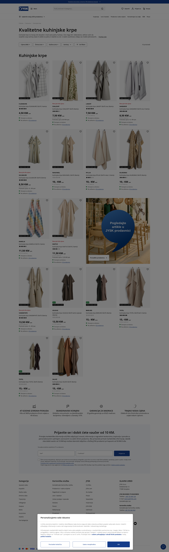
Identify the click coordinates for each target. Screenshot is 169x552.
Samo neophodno (89, 544)
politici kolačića (46, 536)
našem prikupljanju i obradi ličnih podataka (106, 534)
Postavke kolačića (55, 544)
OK (119, 544)
